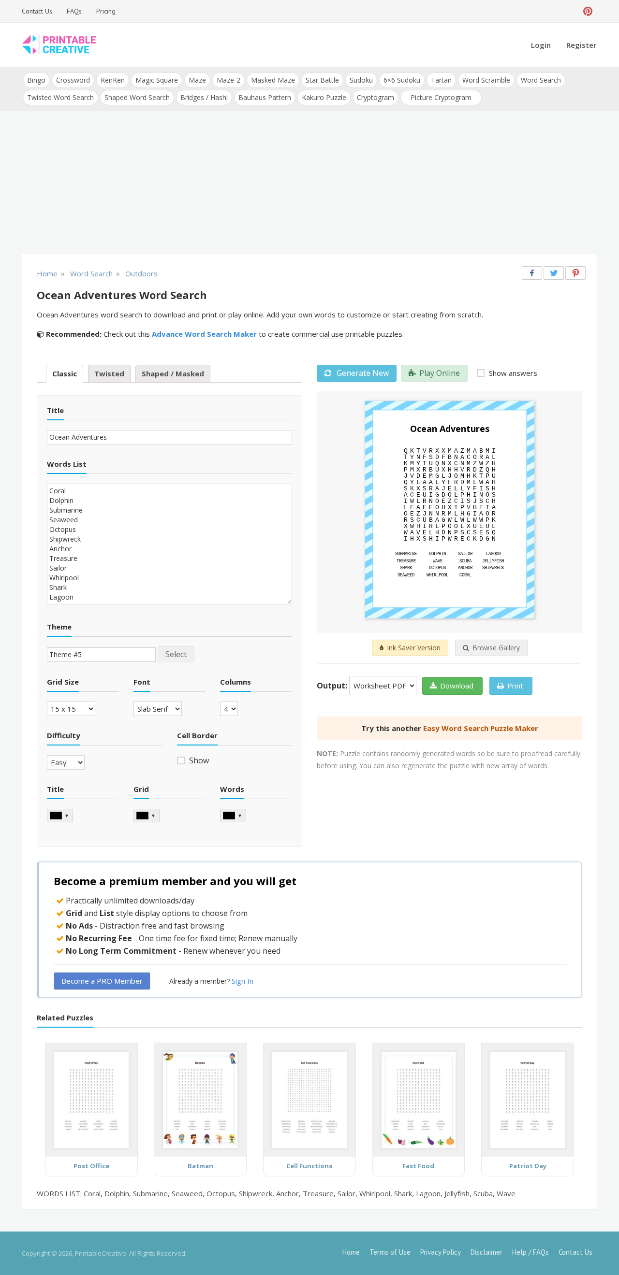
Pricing (106, 11)
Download (456, 685)
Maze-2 (228, 80)
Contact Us (37, 11)
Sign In (242, 981)
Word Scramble (486, 80)
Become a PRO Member (102, 981)
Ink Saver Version (414, 647)
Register (581, 45)
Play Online (439, 373)
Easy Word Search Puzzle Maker (480, 728)
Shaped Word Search (137, 97)
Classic (64, 373)
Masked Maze (273, 80)
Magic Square (156, 80)
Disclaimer (486, 1252)
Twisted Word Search (60, 97)
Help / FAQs (530, 1252)
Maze (197, 80)
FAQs (74, 11)
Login (541, 45)
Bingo (36, 80)
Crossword (73, 80)
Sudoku (361, 80)
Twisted (109, 373)
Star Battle (322, 80)
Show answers (512, 373)
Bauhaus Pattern (264, 97)
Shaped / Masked (173, 373)
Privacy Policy (440, 1252)
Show (198, 760)
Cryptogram (375, 97)
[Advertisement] (309, 183)
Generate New (362, 373)
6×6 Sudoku (401, 80)
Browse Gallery (496, 647)
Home (351, 1252)
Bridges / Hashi (204, 97)
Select (176, 654)
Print (515, 685)
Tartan (441, 80)
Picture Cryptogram (441, 97)
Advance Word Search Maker (204, 334)
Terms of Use (390, 1252)
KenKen (113, 80)
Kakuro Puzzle (324, 97)
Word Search (541, 80)
